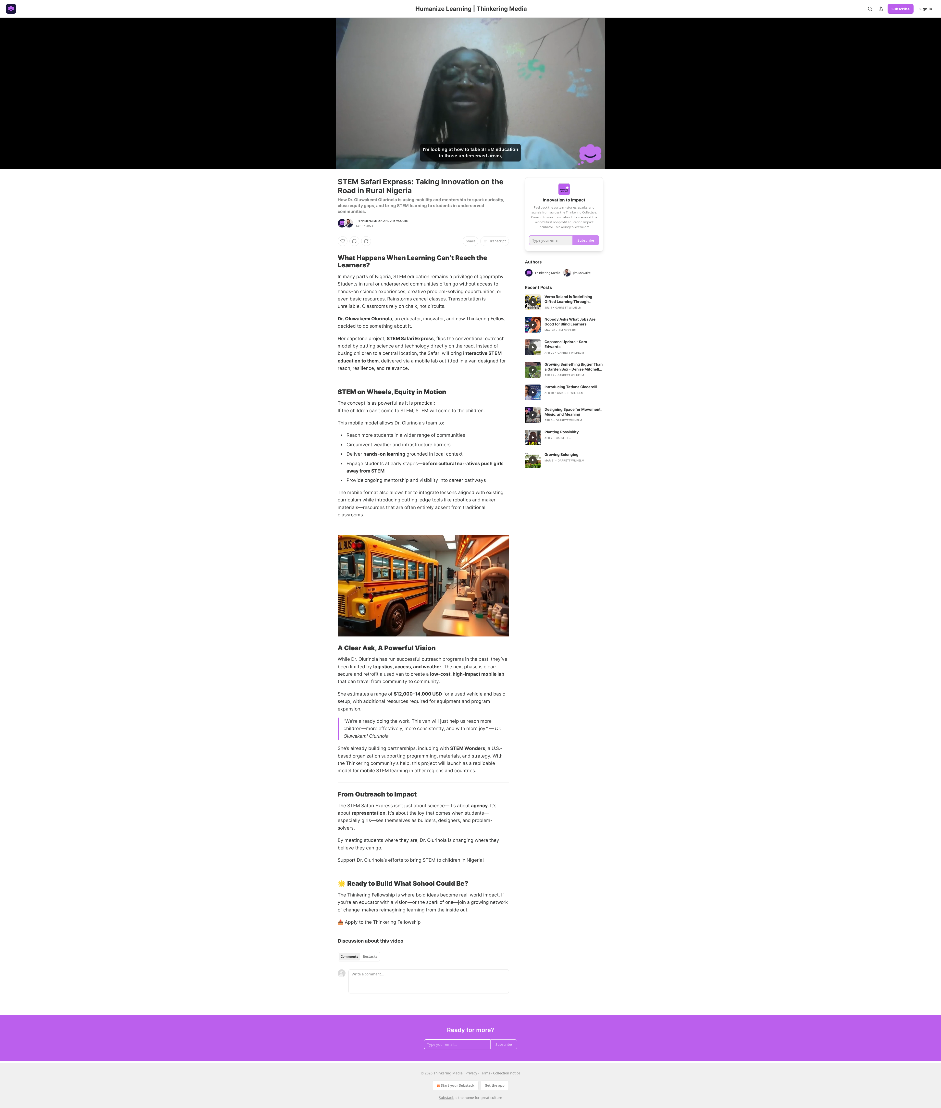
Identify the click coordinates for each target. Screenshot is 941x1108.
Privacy (471, 1073)
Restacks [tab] (370, 956)
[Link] (331, 261)
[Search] (870, 9)
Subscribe (900, 8)
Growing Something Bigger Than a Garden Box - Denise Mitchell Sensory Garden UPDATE (574, 367)
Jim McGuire (399, 221)
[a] (533, 302)
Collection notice (506, 1073)
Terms (485, 1073)
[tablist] (359, 956)
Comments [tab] (349, 956)
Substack (446, 1097)
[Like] (342, 241)
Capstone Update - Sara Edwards (566, 344)
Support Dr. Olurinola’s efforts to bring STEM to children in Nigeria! (411, 860)
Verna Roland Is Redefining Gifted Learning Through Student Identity (568, 299)
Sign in (925, 8)
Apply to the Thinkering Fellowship (383, 922)
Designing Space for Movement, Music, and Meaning (573, 412)
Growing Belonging (562, 454)
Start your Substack (457, 1085)
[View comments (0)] (615, 93)
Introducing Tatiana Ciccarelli (571, 387)
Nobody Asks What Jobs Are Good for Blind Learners (570, 321)
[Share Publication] (881, 9)
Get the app (495, 1085)
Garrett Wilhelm (568, 307)
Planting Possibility (562, 432)
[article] (564, 302)
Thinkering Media (369, 221)
